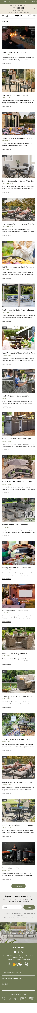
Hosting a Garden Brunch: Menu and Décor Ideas (16, 567)
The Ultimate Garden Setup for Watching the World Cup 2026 (14, 52)
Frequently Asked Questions (23, 999)
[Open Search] (7, 16)
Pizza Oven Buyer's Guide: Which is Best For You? (18, 353)
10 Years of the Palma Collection (15, 525)
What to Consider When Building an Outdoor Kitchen (16, 439)
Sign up (29, 907)
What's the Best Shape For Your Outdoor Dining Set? (18, 825)
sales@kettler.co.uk (24, 959)
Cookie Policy (16, 998)
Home (3, 21)
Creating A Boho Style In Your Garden (17, 696)
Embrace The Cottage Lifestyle (14, 653)
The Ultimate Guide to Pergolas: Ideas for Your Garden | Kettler (17, 310)
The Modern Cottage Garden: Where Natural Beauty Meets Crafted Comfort (18, 138)
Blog (7, 21)
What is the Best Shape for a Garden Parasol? (17, 482)
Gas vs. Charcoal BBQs (11, 868)
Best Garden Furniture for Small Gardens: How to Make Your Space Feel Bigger (18, 95)
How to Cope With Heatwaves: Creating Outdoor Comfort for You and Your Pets (18, 224)
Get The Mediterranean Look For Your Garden (17, 267)
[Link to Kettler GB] (18, 16)
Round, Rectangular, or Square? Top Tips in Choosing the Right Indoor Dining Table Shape (18, 181)
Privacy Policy (10, 998)
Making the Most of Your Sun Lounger (17, 782)
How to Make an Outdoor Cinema (15, 610)
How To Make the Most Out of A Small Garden (17, 739)
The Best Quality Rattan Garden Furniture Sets (15, 396)
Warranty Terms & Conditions (31, 999)
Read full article (6, 63)
